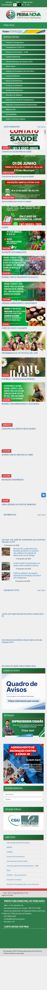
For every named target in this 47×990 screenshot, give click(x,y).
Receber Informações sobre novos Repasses (22, 884)
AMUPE (9, 847)
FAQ (17, 2)
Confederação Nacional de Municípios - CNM (22, 866)
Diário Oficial (10, 66)
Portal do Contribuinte (13, 86)
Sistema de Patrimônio (14, 90)
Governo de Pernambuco (15, 856)
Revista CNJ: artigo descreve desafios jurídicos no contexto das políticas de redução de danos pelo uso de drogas (26, 551)
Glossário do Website (13, 95)
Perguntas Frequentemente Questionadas (21, 105)
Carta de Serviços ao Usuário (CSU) (19, 62)
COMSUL (9, 852)
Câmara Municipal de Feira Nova (18, 843)
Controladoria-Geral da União (16, 861)
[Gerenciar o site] (43, 893)
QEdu (8, 870)
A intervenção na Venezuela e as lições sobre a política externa (26, 564)
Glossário (8, 2)
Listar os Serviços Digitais (15, 119)
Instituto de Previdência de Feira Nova (19, 71)
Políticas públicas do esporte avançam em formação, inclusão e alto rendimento (27, 575)
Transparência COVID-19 (14, 47)
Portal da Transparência (14, 42)
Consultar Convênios (14, 880)
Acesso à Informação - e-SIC (16, 52)
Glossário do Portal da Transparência (19, 100)
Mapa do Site (28, 2)
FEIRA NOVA (8, 25)
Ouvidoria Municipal (12, 57)
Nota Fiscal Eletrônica (13, 81)
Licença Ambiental (12, 76)
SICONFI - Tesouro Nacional (16, 875)
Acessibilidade (11, 114)
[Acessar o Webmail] (40, 893)
